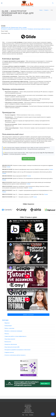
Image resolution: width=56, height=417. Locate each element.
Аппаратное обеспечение (11, 344)
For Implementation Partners (28, 412)
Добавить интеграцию (28, 314)
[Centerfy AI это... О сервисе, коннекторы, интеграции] (7, 209)
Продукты (46, 10)
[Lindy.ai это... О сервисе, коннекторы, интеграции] (21, 209)
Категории (5, 320)
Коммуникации (8, 325)
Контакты (31, 414)
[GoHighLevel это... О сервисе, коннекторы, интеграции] (50, 209)
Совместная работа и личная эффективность (15, 336)
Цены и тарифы (23, 27)
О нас (26, 414)
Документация (14, 27)
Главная (40, 10)
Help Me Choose (28, 406)
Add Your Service (28, 411)
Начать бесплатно (28, 158)
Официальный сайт (5, 27)
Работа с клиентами (9, 328)
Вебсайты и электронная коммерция (13, 331)
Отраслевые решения (10, 339)
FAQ (23, 414)
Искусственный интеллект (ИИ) (12, 347)
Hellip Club (28, 407)
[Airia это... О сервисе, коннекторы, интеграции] (36, 209)
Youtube (8, 166)
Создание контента (9, 352)
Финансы (7, 333)
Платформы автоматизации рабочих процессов (38, 29)
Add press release (28, 410)
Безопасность (8, 341)
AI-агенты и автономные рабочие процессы (15, 355)
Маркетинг (7, 323)
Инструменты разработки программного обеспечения (14, 29)
